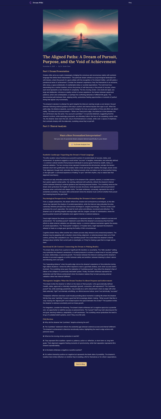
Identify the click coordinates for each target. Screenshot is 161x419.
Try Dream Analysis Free (80, 144)
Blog (130, 2)
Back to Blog (80, 364)
